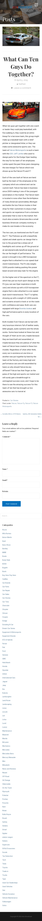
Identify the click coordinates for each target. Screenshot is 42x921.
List (3, 716)
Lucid (4, 723)
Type (4, 879)
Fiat (3, 647)
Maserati (5, 735)
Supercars (6, 845)
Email (5, 480)
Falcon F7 (28, 403)
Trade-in (5, 871)
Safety (4, 822)
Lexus (4, 708)
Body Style (6, 560)
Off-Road (5, 776)
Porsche (5, 803)
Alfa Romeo (6, 534)
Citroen (5, 613)
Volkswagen (6, 902)
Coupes (5, 617)
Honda (4, 666)
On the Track (7, 788)
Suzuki (4, 852)
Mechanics (6, 746)
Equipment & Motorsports (11, 632)
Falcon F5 (21, 403)
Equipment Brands (9, 636)
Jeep (4, 685)
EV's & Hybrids (7, 640)
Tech (4, 860)
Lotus (4, 719)
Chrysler (5, 609)
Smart (4, 830)
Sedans (5, 826)
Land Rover (6, 700)
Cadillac (5, 579)
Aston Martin (7, 537)
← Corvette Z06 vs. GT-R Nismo (11, 414)
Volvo (4, 905)
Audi (4, 541)
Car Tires (5, 602)
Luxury (4, 727)
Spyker (4, 833)
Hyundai (5, 670)
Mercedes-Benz (8, 754)
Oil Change (6, 780)
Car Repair (6, 590)
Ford (4, 651)
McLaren (5, 742)
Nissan (4, 773)
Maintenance (7, 731)
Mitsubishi (6, 765)
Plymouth (5, 792)
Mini (3, 761)
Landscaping (6, 704)
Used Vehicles (7, 887)
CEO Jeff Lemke (17, 154)
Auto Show (6, 545)
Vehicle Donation (8, 894)
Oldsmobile (6, 784)
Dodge (4, 621)
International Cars (8, 678)
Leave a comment (22, 88)
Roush (4, 818)
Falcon (14, 403)
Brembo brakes (25, 308)
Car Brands (6, 583)
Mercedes (6, 750)
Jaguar (4, 682)
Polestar (5, 795)
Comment (6, 436)
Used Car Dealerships (10, 883)
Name (5, 469)
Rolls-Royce (6, 814)
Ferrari (4, 644)
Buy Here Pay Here (9, 575)
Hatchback (6, 663)
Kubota (5, 693)
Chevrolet (5, 606)
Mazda (4, 739)
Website (5, 491)
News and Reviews (9, 769)
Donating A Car (7, 625)
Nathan (22, 84)
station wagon (7, 837)
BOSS (4, 564)
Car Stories (14, 400)
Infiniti (4, 674)
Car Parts (5, 587)
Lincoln (5, 712)
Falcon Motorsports (17, 150)
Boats (4, 556)
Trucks (4, 875)
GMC (4, 659)
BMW (4, 552)
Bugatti (5, 568)
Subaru (5, 841)
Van (3, 890)
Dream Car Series (8, 628)
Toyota (5, 868)
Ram (4, 807)
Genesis (5, 655)
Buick (4, 571)
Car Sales (5, 594)
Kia (3, 689)
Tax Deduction (7, 856)
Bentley (5, 549)
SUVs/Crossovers (8, 848)
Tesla (4, 864)
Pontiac (5, 799)
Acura (4, 530)
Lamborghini (6, 697)
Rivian (4, 811)
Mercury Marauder (9, 757)
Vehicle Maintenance (9, 898)
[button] (36, 5)
